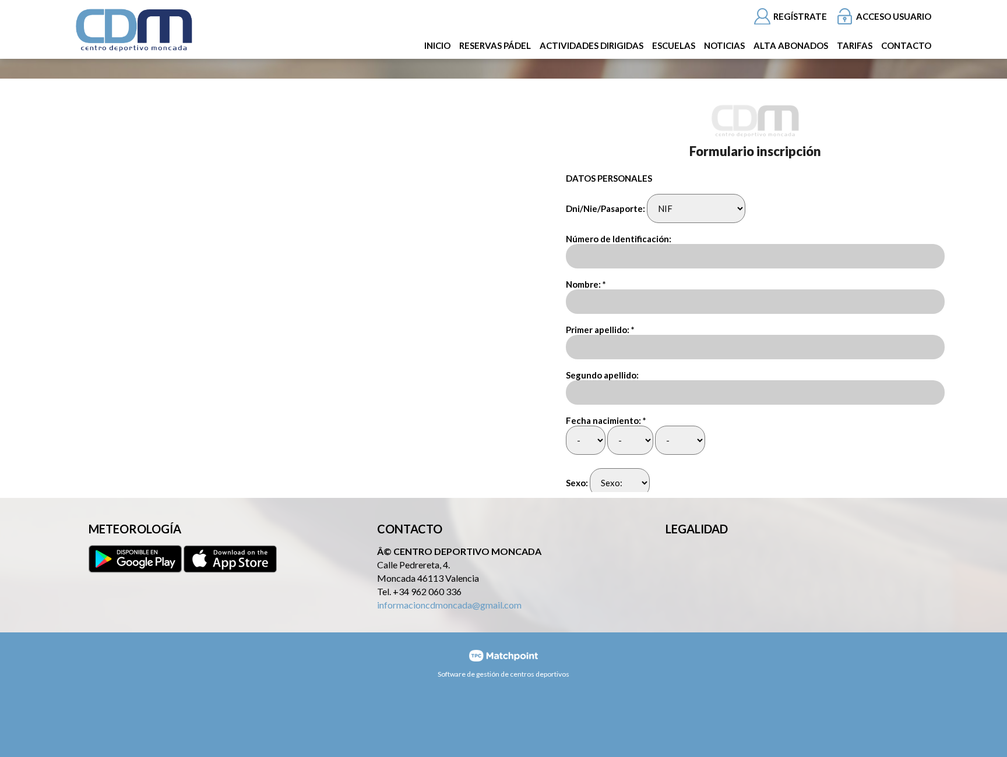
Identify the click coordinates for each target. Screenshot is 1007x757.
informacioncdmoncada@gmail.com (449, 604)
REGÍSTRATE (800, 16)
